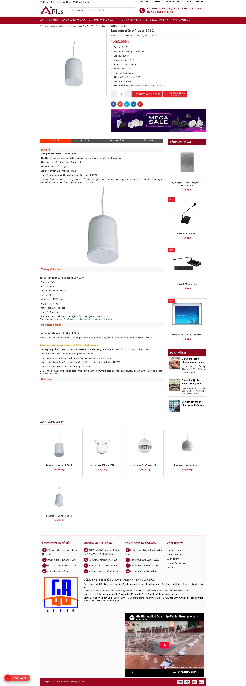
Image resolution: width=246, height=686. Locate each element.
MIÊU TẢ (55, 141)
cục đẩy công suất (180, 591)
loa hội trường (92, 591)
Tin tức (189, 2)
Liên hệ (199, 2)
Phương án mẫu (174, 555)
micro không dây (164, 591)
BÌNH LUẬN (148, 141)
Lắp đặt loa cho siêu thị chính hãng (96, 319)
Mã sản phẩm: (117, 35)
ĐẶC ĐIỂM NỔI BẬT (117, 141)
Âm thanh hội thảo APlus (101, 20)
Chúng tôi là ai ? (174, 550)
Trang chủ (144, 2)
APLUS (154, 35)
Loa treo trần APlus (49, 179)
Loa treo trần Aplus (58, 26)
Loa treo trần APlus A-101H (187, 465)
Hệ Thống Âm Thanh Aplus (157, 20)
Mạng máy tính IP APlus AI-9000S (187, 335)
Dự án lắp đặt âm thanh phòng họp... (192, 382)
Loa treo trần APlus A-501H (66, 319)
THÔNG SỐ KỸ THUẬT (86, 141)
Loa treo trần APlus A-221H (144, 465)
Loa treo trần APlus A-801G (59, 516)
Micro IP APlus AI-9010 (187, 284)
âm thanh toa (122, 598)
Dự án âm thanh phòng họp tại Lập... (193, 360)
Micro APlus (52, 20)
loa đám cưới (131, 591)
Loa (41, 20)
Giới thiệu (156, 2)
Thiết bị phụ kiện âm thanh (129, 20)
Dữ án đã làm (173, 559)
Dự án (180, 2)
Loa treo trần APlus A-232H (102, 465)
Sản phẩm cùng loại (52, 422)
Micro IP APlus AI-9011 (187, 233)
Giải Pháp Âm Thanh (182, 20)
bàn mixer (151, 591)
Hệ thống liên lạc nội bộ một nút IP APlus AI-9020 (187, 183)
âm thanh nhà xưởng (158, 598)
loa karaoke (105, 591)
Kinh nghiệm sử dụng (176, 563)
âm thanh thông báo (139, 598)
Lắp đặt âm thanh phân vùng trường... (193, 403)
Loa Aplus (72, 26)
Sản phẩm (169, 2)
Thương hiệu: (143, 35)
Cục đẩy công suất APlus (74, 20)
